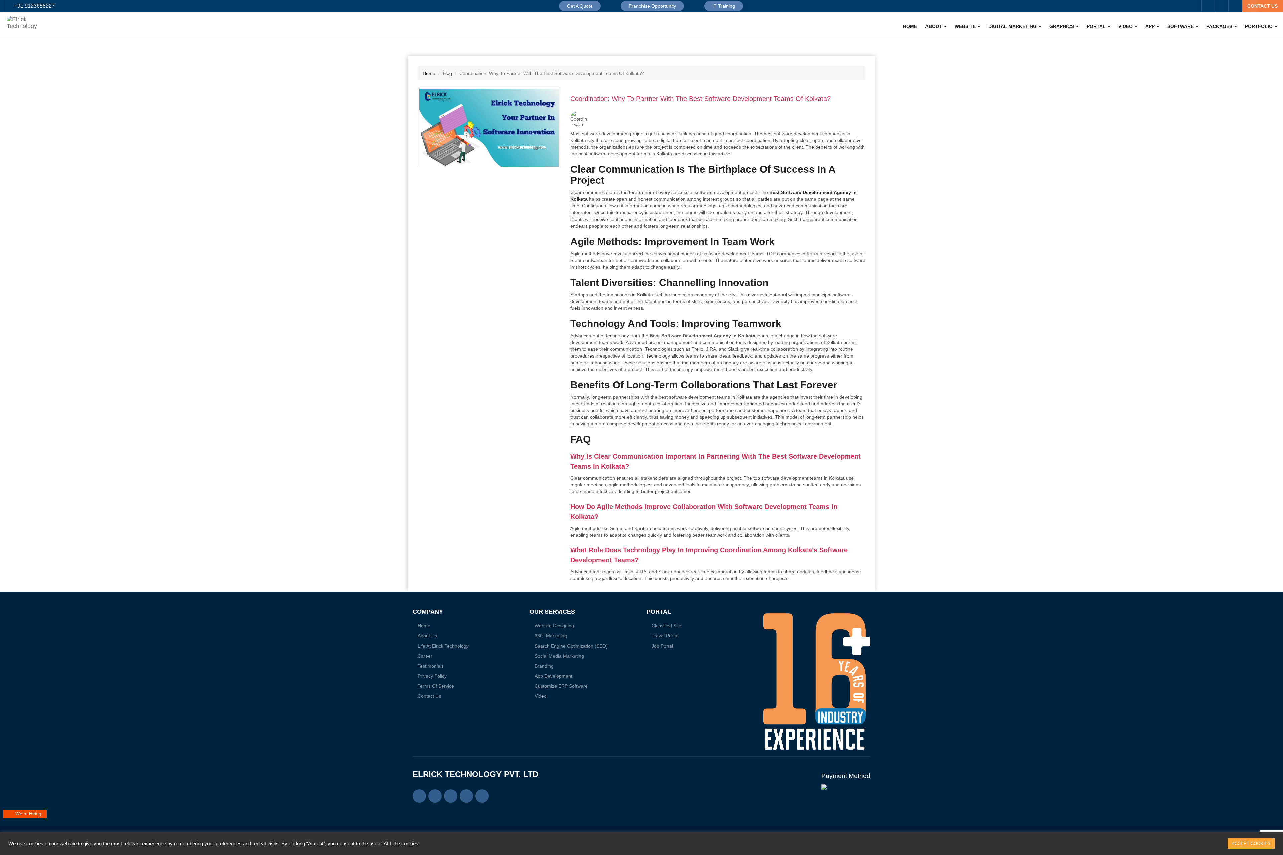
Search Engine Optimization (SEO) (571, 646)
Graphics (1062, 26)
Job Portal (662, 646)
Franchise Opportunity (652, 6)
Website (966, 26)
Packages (1220, 26)
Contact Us (429, 696)
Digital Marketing (1013, 26)
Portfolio (1259, 26)
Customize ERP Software (561, 686)
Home (910, 26)
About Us (427, 635)
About (934, 26)
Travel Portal (665, 635)
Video (1126, 26)
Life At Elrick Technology (443, 646)
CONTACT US (1262, 6)
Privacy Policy (432, 676)
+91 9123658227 (34, 6)
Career (425, 656)
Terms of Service (436, 686)
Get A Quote (580, 6)
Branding (544, 666)
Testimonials (431, 666)
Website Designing (554, 625)
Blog (447, 73)
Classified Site (666, 625)
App (1150, 26)
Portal (1097, 26)
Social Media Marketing (559, 656)
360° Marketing (551, 635)
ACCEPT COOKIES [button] (1251, 843)
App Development (553, 676)
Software (1181, 26)
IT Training (723, 6)
